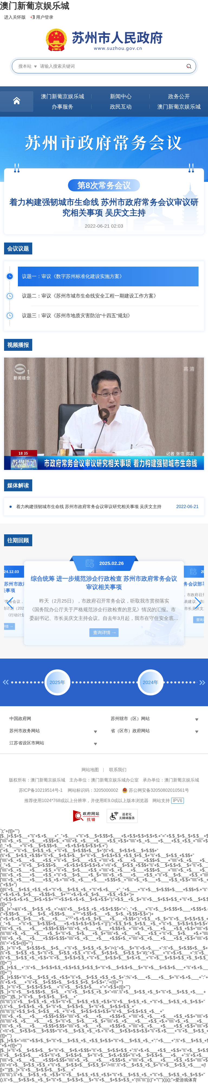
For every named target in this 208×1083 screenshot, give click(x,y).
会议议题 (18, 248)
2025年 (57, 682)
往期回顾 (18, 540)
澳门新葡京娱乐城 (34, 6)
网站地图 (90, 769)
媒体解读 (18, 485)
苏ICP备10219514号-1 (41, 790)
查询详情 (101, 632)
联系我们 (117, 769)
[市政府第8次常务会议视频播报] (104, 414)
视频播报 (18, 345)
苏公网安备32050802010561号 (159, 790)
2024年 (150, 682)
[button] (10, 603)
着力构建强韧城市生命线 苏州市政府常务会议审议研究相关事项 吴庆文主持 (88, 506)
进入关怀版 (15, 17)
